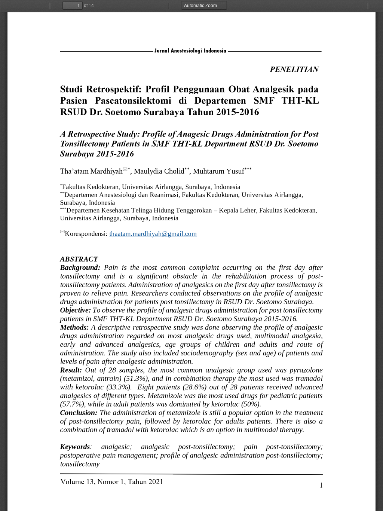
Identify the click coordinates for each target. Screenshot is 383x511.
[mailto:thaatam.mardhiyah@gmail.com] (153, 233)
